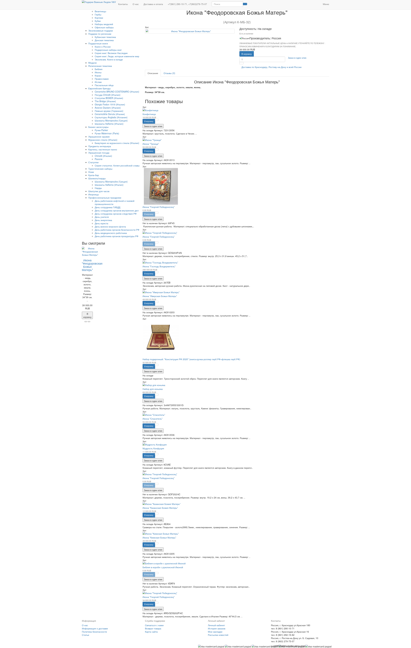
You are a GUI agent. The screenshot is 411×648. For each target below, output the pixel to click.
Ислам (98, 82)
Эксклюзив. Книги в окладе (109, 59)
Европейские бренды (99, 88)
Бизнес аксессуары (98, 127)
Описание (153, 73)
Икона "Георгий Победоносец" (159, 207)
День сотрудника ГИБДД (107, 207)
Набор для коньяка (153, 389)
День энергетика (103, 220)
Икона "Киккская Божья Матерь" (159, 537)
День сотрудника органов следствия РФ (116, 213)
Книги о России (103, 46)
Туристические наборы (100, 168)
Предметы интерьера (99, 146)
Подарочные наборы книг (108, 49)
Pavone (98, 159)
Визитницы (100, 11)
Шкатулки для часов (98, 191)
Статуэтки (93, 162)
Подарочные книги (98, 43)
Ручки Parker (101, 130)
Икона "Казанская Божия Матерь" (160, 507)
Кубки (98, 20)
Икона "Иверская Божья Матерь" (160, 296)
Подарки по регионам (99, 33)
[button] (318, 2)
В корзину (246, 53)
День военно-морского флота (110, 226)
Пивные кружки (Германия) (109, 110)
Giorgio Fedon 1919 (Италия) (110, 104)
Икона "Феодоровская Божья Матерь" (92, 265)
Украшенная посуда (98, 152)
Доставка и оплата (153, 4)
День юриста (101, 223)
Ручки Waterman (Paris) (107, 133)
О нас (136, 4)
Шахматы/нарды (97, 178)
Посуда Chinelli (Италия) (107, 94)
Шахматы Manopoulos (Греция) (111, 120)
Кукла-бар (93, 175)
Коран (98, 75)
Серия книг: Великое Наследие (111, 53)
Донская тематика (104, 40)
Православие (102, 78)
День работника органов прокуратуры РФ (116, 236)
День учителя (102, 216)
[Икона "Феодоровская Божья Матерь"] (190, 31)
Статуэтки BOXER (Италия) (109, 98)
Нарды (98, 188)
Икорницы (93, 194)
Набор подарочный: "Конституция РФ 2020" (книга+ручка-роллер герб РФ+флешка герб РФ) (191, 359)
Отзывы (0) (169, 73)
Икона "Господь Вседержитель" (159, 266)
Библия (98, 69)
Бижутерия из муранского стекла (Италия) (117, 143)
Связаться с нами (154, 625)
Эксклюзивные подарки (100, 30)
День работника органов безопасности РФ (117, 229)
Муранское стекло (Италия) (102, 139)
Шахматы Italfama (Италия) (109, 123)
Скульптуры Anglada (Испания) (111, 117)
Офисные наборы (104, 27)
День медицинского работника (111, 233)
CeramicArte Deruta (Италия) (110, 114)
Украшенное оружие (99, 136)
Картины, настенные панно (102, 149)
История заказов (216, 628)
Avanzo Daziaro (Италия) (108, 107)
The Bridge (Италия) (105, 101)
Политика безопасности (94, 631)
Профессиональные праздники (104, 197)
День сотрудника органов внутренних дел (117, 210)
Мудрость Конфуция (153, 448)
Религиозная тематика (100, 65)
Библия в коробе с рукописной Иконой (163, 567)
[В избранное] (85, 321)
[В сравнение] (89, 321)
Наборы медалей (104, 24)
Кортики (99, 17)
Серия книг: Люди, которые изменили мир (117, 56)
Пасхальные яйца (104, 85)
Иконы (98, 72)
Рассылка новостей (218, 634)
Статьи (85, 634)
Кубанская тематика (105, 37)
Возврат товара (153, 628)
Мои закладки (215, 631)
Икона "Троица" (151, 143)
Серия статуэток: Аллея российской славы (117, 165)
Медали (92, 62)
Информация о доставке (95, 628)
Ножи (91, 171)
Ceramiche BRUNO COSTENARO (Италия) (117, 91)
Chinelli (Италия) (103, 155)
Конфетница (149, 114)
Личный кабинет (216, 625)
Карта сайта (151, 631)
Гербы (98, 14)
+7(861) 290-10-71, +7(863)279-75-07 (187, 4)
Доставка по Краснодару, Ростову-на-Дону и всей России (271, 67)
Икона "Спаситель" (152, 418)
